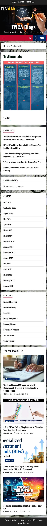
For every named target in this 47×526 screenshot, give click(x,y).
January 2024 (8, 246)
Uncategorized (8, 340)
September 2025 (9, 208)
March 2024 (7, 235)
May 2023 (6, 263)
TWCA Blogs (24, 27)
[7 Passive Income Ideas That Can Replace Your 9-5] (23, 489)
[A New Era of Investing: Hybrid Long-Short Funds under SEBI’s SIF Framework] (23, 450)
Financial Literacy (9, 307)
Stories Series (8, 335)
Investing (6, 313)
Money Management (10, 318)
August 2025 (8, 213)
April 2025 (7, 224)
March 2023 (7, 274)
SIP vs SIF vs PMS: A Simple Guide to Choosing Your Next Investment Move (23, 428)
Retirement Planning (11, 329)
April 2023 (7, 269)
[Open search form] (30, 38)
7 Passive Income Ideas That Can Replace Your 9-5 (21, 162)
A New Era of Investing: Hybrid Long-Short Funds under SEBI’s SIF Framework (21, 468)
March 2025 (7, 230)
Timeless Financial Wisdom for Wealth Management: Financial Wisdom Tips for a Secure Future (20, 388)
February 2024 (8, 241)
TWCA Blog (8, 394)
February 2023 (8, 280)
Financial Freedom (10, 301)
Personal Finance (9, 324)
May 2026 (7, 202)
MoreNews (38, 520)
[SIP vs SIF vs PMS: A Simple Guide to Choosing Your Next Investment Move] (23, 410)
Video (42, 37)
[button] (3, 37)
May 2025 (6, 219)
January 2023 (8, 286)
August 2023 (8, 258)
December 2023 (9, 252)
